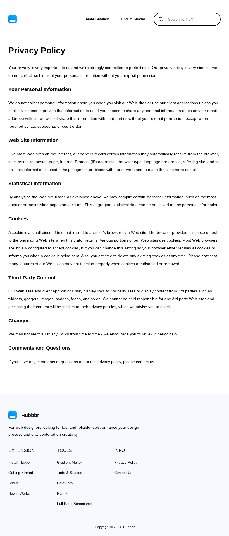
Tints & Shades (133, 19)
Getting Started (20, 473)
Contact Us (123, 473)
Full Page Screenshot (74, 504)
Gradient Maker (69, 462)
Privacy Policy (126, 462)
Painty (62, 493)
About (13, 483)
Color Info (65, 483)
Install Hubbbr (19, 462)
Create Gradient (96, 19)
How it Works (19, 493)
